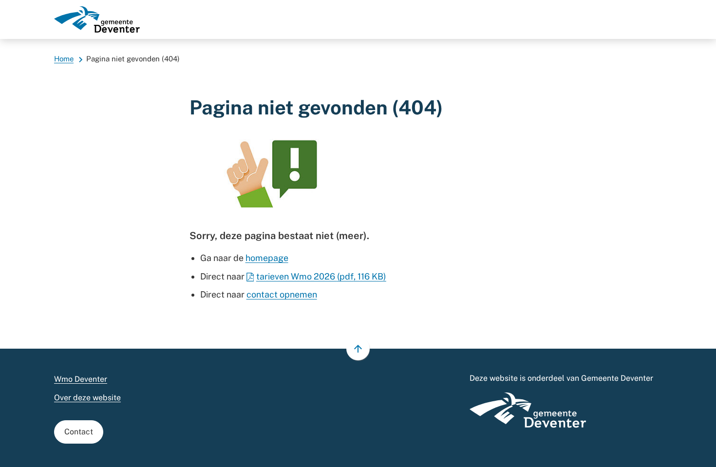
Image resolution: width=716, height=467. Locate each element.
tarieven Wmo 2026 (321, 276)
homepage (266, 258)
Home (64, 59)
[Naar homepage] (97, 19)
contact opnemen (281, 294)
